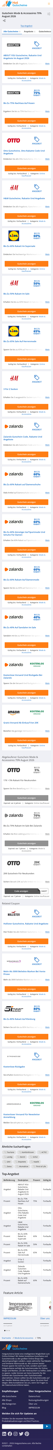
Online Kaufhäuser (41, 803)
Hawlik (36, 1162)
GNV (8, 1162)
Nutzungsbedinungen (39, 1400)
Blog (4, 1407)
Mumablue (23, 1166)
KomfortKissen (28, 1152)
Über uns (33, 1404)
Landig (9, 1157)
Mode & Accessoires (24, 1338)
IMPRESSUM (34, 1407)
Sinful (35, 1157)
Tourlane (10, 1152)
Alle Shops (7, 1400)
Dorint (22, 1157)
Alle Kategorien (9, 1404)
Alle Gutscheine (9, 1396)
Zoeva (9, 1166)
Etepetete (22, 1162)
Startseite (6, 1338)
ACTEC (44, 1152)
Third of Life (41, 1166)
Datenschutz (34, 1396)
